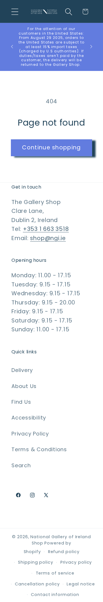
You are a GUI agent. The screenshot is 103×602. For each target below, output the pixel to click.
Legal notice (81, 584)
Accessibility (28, 417)
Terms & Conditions (39, 449)
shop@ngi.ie (48, 238)
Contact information (55, 594)
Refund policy (64, 552)
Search (21, 465)
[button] (15, 11)
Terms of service (55, 573)
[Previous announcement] (12, 46)
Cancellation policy (37, 584)
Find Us (21, 401)
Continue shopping (51, 147)
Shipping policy (35, 562)
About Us (24, 386)
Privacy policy (76, 562)
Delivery (22, 370)
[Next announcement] (91, 46)
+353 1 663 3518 (46, 229)
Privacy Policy (30, 433)
